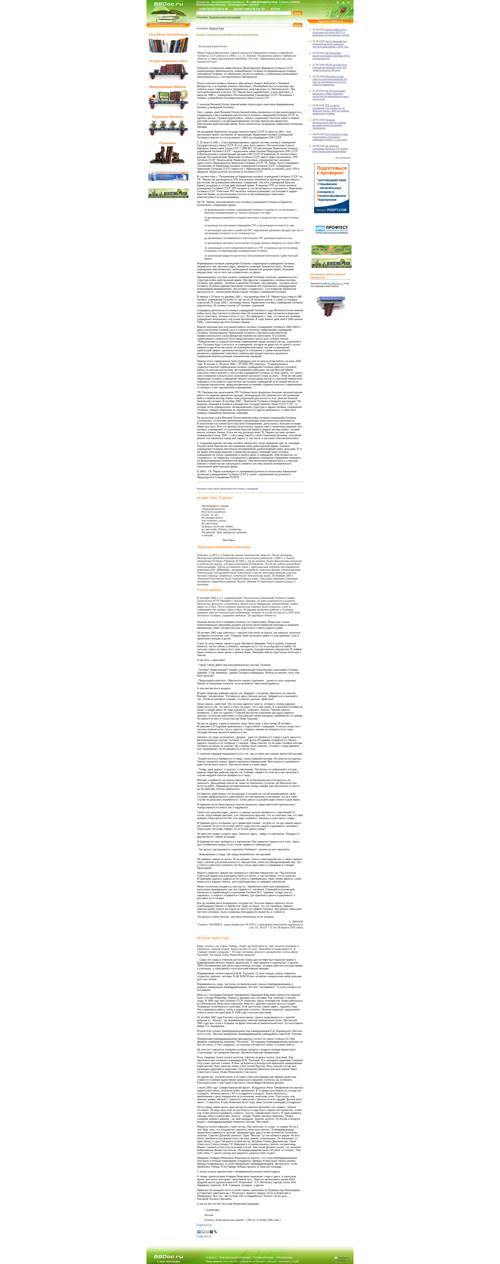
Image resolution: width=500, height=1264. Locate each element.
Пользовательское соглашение (234, 1257)
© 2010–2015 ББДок (168, 1261)
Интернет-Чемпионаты (279, 1261)
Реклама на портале (263, 1257)
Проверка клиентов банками (224, 17)
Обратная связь (284, 1257)
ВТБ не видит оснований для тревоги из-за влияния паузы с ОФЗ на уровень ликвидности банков (330, 109)
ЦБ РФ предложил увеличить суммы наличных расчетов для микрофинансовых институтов (330, 95)
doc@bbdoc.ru (335, 283)
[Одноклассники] (207, 1231)
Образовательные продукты (243, 4)
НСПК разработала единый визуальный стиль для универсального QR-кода (329, 67)
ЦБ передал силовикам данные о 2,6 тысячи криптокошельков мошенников (330, 149)
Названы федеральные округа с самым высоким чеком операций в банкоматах (329, 124)
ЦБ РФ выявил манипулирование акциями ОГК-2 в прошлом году (331, 56)
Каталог (200, 34)
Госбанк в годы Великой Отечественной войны (233, 34)
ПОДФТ (295, 1261)
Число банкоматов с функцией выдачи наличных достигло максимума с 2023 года (330, 44)
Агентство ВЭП (230, 1261)
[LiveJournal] (215, 1231)
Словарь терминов (289, 1)
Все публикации (343, 157)
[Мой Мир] (211, 1231)
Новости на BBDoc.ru (330, 21)
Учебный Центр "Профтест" (253, 1261)
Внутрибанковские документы (228, 1)
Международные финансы (211, 4)
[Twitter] (203, 1231)
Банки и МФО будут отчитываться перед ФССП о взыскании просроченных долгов (330, 32)
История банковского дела (261, 1)
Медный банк (216, 28)
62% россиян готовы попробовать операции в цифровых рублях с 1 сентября (330, 137)
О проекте (211, 1257)
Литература (203, 1)
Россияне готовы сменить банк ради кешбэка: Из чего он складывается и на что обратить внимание (329, 80)
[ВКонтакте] (199, 1231)
